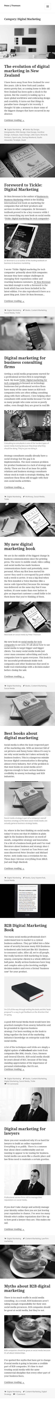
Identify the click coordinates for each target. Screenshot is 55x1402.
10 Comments (12, 1084)
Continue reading (14, 120)
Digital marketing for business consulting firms (25, 362)
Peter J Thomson (12, 5)
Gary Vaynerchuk (38, 877)
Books (27, 310)
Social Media (9, 313)
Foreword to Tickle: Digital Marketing (23, 187)
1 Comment (20, 1394)
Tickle (18, 313)
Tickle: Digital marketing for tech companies (27, 218)
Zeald (23, 140)
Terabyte (16, 140)
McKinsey (29, 496)
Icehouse (14, 134)
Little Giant (35, 134)
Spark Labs (16, 137)
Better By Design (32, 129)
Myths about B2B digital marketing (27, 1288)
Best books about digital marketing (21, 735)
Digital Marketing (14, 129)
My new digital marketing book (19, 546)
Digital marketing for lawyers (25, 1131)
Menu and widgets (48, 9)
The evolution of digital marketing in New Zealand (27, 71)
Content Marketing (38, 310)
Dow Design (31, 132)
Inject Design (24, 134)
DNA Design (21, 132)
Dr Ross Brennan (42, 282)
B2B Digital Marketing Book (25, 927)
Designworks (9, 132)
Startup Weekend (29, 137)
